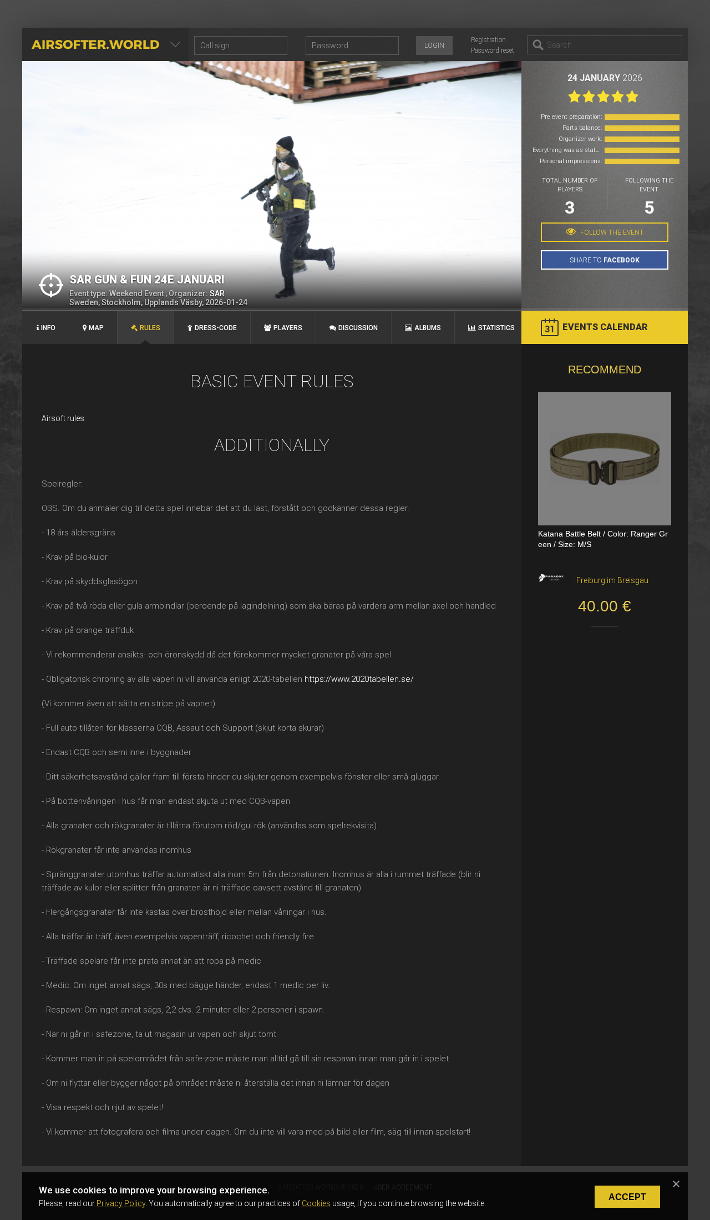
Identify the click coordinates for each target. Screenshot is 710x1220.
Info (48, 328)
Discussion (358, 328)
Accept (627, 1197)
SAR (217, 293)
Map (96, 328)
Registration (488, 40)
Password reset (492, 50)
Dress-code (216, 328)
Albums (427, 328)
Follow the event (611, 232)
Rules (150, 328)
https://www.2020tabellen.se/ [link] (359, 679)
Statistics (496, 328)
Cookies (316, 1203)
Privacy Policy (121, 1203)
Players (287, 328)
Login (434, 45)
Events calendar (604, 327)
